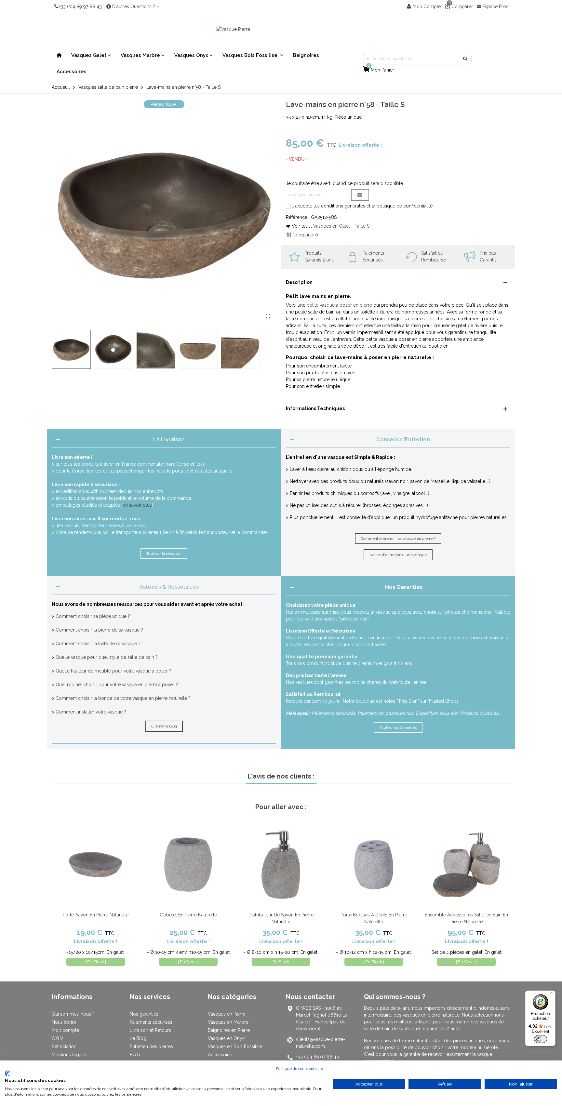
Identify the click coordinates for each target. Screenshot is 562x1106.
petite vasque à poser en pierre (339, 305)
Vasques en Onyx (226, 1038)
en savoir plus (137, 505)
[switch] (540, 1039)
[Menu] (551, 994)
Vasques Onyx (191, 55)
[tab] (164, 439)
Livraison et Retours (150, 1030)
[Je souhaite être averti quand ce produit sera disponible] (360, 195)
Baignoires (306, 55)
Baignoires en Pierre (229, 1030)
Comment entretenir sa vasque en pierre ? (398, 538)
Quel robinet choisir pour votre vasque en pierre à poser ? (117, 684)
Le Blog (138, 1038)
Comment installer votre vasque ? (91, 711)
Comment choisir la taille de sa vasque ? (98, 643)
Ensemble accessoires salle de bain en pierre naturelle (466, 918)
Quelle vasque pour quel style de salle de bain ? (107, 657)
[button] (266, 212)
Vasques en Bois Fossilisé (235, 1046)
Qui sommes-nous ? (73, 1014)
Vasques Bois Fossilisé (250, 55)
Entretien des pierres (151, 1046)
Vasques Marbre (140, 55)
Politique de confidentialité (299, 1068)
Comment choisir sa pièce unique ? (93, 616)
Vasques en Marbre (228, 1022)
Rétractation (64, 1046)
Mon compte (65, 1030)
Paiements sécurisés (151, 1022)
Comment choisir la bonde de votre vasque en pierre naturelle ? (123, 698)
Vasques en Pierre (227, 1014)
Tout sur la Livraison (163, 553)
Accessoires (72, 71)
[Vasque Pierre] (281, 29)
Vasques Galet (88, 55)
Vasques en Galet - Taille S (341, 226)
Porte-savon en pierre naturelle (95, 914)
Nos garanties (144, 1014)
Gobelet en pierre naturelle (188, 914)
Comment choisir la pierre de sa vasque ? (99, 630)
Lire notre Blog (164, 726)
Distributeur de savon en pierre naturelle (281, 918)
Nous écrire (64, 1022)
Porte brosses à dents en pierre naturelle (374, 918)
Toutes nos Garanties (398, 727)
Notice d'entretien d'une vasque (398, 555)
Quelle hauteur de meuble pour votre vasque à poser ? (113, 670)
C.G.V (57, 1038)
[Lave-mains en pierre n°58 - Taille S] (268, 316)
